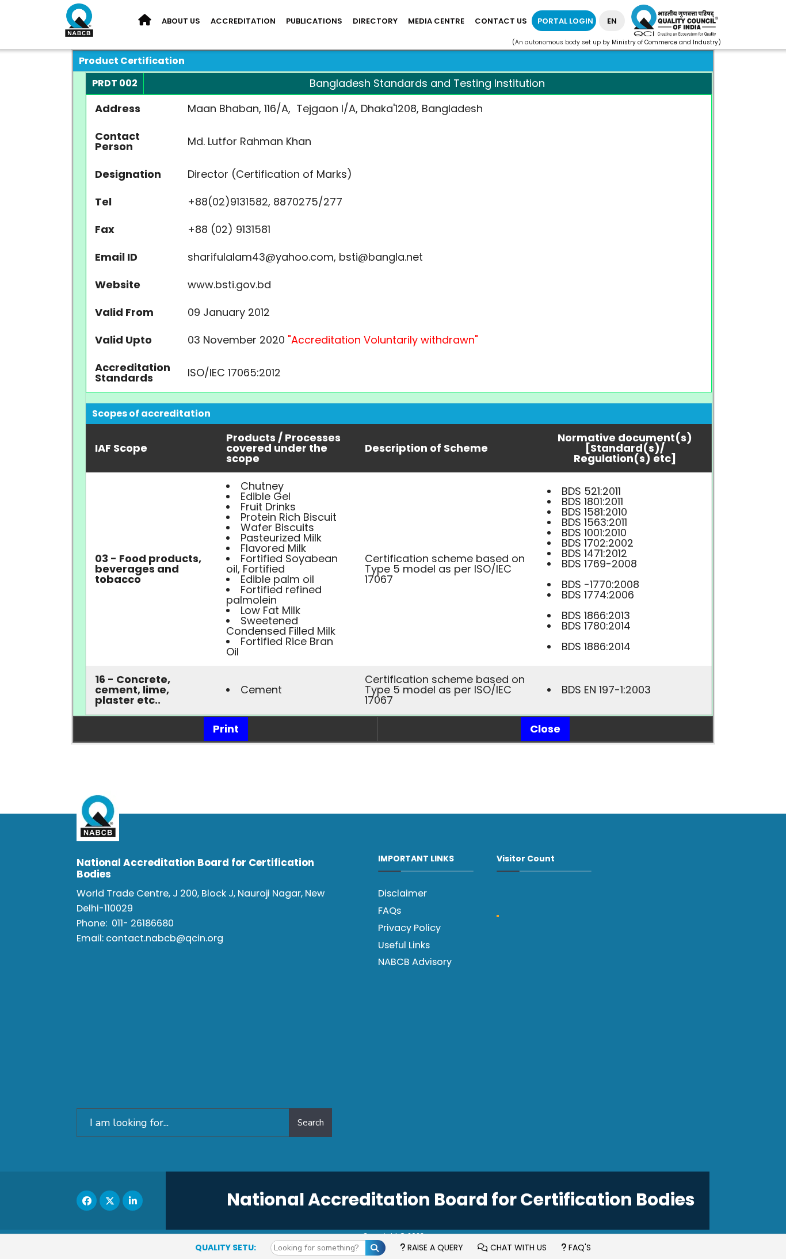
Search (310, 1122)
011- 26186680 (143, 923)
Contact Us (501, 21)
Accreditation (243, 21)
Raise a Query (434, 1247)
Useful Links (404, 945)
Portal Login (565, 21)
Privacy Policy (409, 927)
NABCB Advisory (415, 961)
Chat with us (517, 1247)
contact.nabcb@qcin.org (164, 938)
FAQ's (578, 1247)
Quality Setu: (225, 1247)
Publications (314, 21)
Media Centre (436, 21)
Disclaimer (402, 893)
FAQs (389, 910)
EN (612, 21)
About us (181, 21)
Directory (375, 21)
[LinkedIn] (133, 1201)
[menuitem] (181, 22)
